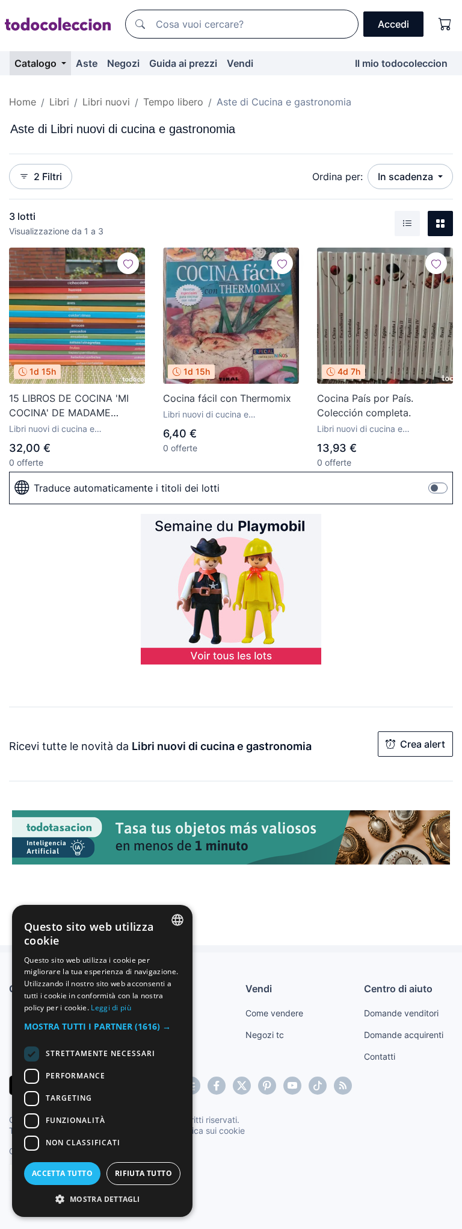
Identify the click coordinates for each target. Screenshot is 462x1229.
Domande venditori (401, 1013)
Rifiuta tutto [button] (143, 1173)
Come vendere (274, 1013)
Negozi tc (264, 1035)
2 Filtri (48, 176)
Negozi (123, 63)
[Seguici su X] (242, 1086)
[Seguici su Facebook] (217, 1086)
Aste (86, 63)
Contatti (379, 1056)
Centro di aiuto (398, 989)
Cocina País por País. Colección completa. (365, 405)
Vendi (240, 63)
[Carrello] (445, 24)
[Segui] (128, 263)
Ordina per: (337, 176)
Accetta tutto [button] (62, 1173)
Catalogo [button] (36, 63)
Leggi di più (111, 1007)
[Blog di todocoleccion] (343, 1086)
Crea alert (422, 744)
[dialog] (102, 1061)
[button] (102, 1026)
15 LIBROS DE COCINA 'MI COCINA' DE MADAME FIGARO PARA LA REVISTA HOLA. (69, 406)
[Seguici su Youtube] (292, 1086)
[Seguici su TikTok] (318, 1086)
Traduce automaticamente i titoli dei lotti (127, 488)
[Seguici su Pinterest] (267, 1086)
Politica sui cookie (210, 1130)
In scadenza (407, 176)
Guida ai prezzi (183, 63)
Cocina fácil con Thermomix (227, 398)
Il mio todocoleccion (401, 63)
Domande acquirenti (403, 1035)
